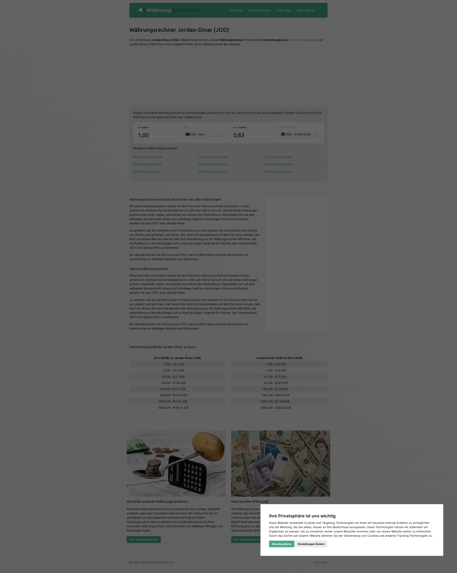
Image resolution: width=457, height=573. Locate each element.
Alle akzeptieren (282, 543)
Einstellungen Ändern (311, 543)
